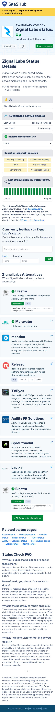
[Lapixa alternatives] (5, 468)
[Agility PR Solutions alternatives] (5, 419)
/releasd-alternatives (12, 361)
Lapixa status (12, 544)
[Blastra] (5, 292)
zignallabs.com (35, 209)
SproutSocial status (40, 541)
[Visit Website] (52, 321)
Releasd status (19, 537)
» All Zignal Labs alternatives (27, 518)
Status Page (12, 708)
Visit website (18, 304)
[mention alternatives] (5, 338)
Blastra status (8, 534)
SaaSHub (24, 708)
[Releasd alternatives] (5, 365)
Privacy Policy (35, 708)
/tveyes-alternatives (11, 388)
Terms (44, 708)
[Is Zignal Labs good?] (22, 46)
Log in (5, 256)
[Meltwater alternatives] (5, 322)
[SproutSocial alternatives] (5, 444)
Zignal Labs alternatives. (32, 220)
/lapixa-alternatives (11, 464)
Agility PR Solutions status (14, 541)
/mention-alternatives (12, 334)
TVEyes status (37, 537)
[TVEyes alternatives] (5, 392)
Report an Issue (44, 46)
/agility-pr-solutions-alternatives (17, 415)
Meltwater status (27, 534)
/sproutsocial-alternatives (14, 440)
